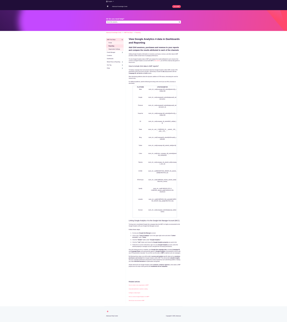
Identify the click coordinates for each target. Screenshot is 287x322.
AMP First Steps (128, 32)
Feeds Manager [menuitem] (111, 52)
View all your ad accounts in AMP (136, 300)
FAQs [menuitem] (108, 68)
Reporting (138, 32)
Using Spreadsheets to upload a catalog (138, 288)
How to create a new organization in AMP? (139, 285)
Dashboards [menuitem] (110, 58)
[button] (122, 39)
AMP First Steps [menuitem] (111, 39)
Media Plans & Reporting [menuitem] (113, 61)
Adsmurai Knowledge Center (119, 6)
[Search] (179, 22)
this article (157, 60)
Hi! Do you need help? (115, 19)
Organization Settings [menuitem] (114, 49)
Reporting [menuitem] (111, 46)
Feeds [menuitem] (110, 42)
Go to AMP (176, 6)
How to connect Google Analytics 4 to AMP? (139, 296)
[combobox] (142, 22)
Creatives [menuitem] (109, 55)
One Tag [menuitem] (109, 65)
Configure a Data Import (134, 292)
